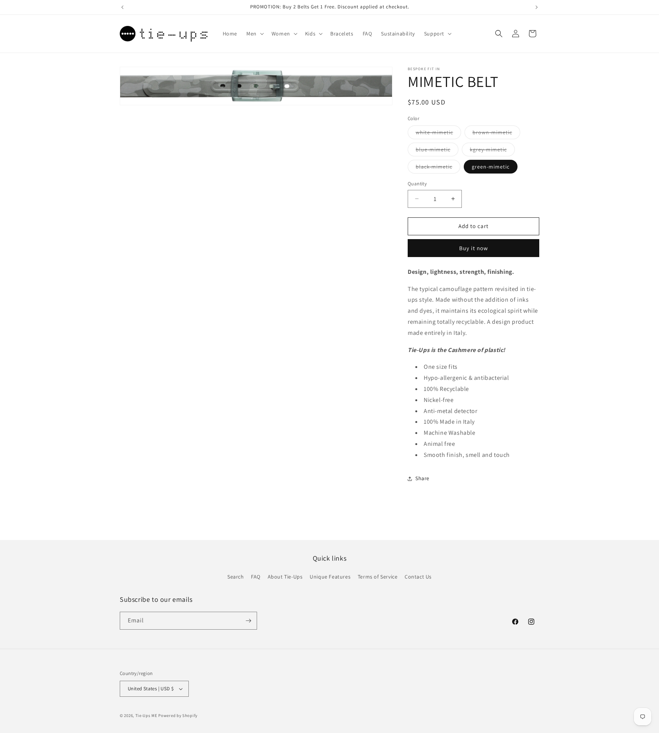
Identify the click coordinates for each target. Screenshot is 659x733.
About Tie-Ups (285, 576)
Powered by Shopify (178, 715)
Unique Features (330, 576)
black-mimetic (438, 168)
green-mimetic (491, 166)
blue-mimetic (437, 151)
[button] (254, 34)
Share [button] (422, 478)
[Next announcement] (536, 7)
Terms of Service (378, 576)
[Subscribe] (248, 621)
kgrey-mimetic (492, 151)
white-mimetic (438, 134)
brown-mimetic (496, 134)
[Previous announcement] (122, 7)
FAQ (255, 576)
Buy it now (473, 248)
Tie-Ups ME (146, 715)
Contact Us (418, 576)
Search (235, 576)
